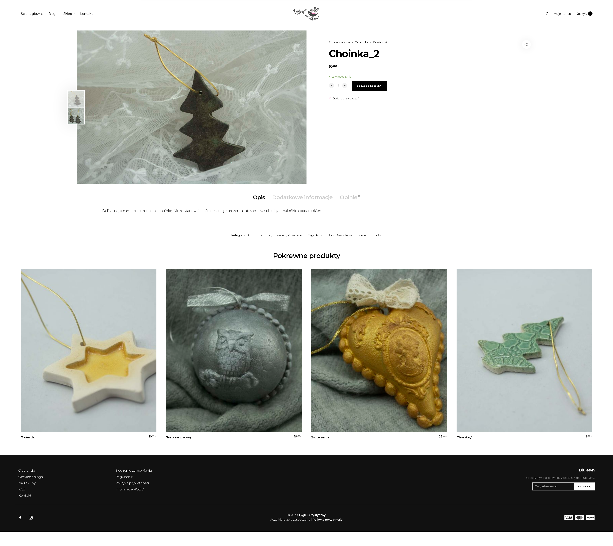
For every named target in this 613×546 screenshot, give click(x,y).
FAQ (21, 489)
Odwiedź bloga (30, 477)
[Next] (290, 107)
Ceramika (362, 42)
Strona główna (340, 42)
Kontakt (24, 495)
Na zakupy (27, 483)
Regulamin (124, 477)
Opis (259, 197)
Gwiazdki (28, 437)
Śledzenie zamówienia (133, 470)
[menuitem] (34, 14)
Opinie (350, 197)
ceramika (361, 235)
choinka (376, 235)
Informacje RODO (129, 489)
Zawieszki (380, 42)
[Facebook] (20, 518)
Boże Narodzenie (259, 235)
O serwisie (26, 470)
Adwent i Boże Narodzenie (334, 235)
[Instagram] (31, 518)
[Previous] (104, 107)
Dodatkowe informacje (302, 197)
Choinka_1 (465, 437)
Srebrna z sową (178, 437)
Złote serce (320, 437)
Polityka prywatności (132, 483)
